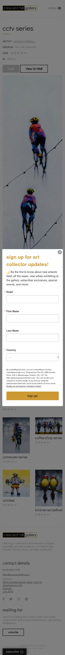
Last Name (12, 330)
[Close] (60, 252)
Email (9, 292)
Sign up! (32, 396)
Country (11, 350)
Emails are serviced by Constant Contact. (23, 386)
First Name (12, 311)
